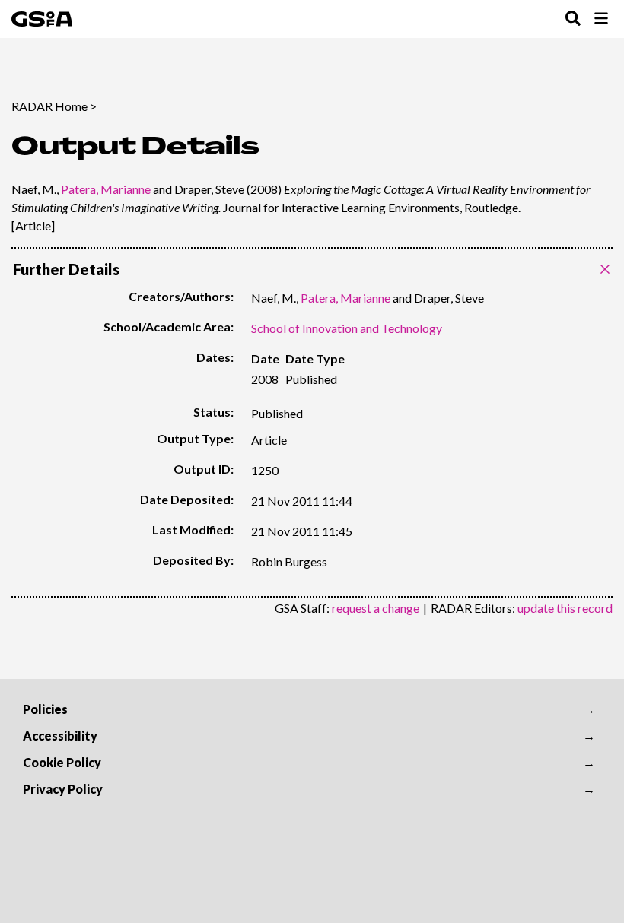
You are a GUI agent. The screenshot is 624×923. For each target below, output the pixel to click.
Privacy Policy (63, 789)
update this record (565, 608)
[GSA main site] (41, 19)
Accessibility (60, 735)
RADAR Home (49, 106)
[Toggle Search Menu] (573, 19)
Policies (45, 709)
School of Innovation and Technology (346, 328)
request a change (375, 608)
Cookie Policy (62, 762)
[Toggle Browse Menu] (601, 19)
